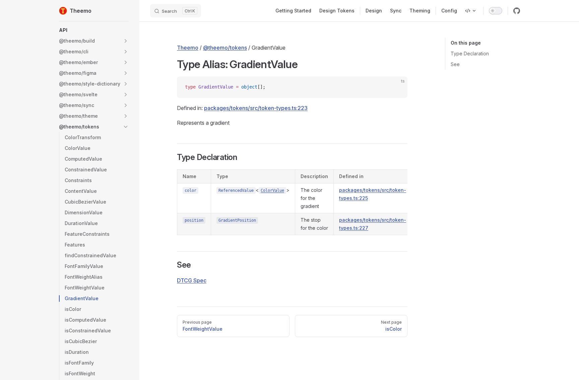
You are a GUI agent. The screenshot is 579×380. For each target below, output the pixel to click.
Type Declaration (470, 53)
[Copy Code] (396, 87)
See (455, 64)
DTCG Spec (191, 280)
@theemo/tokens (225, 47)
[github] (517, 11)
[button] (94, 30)
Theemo (187, 47)
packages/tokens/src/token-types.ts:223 (256, 108)
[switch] (495, 10)
